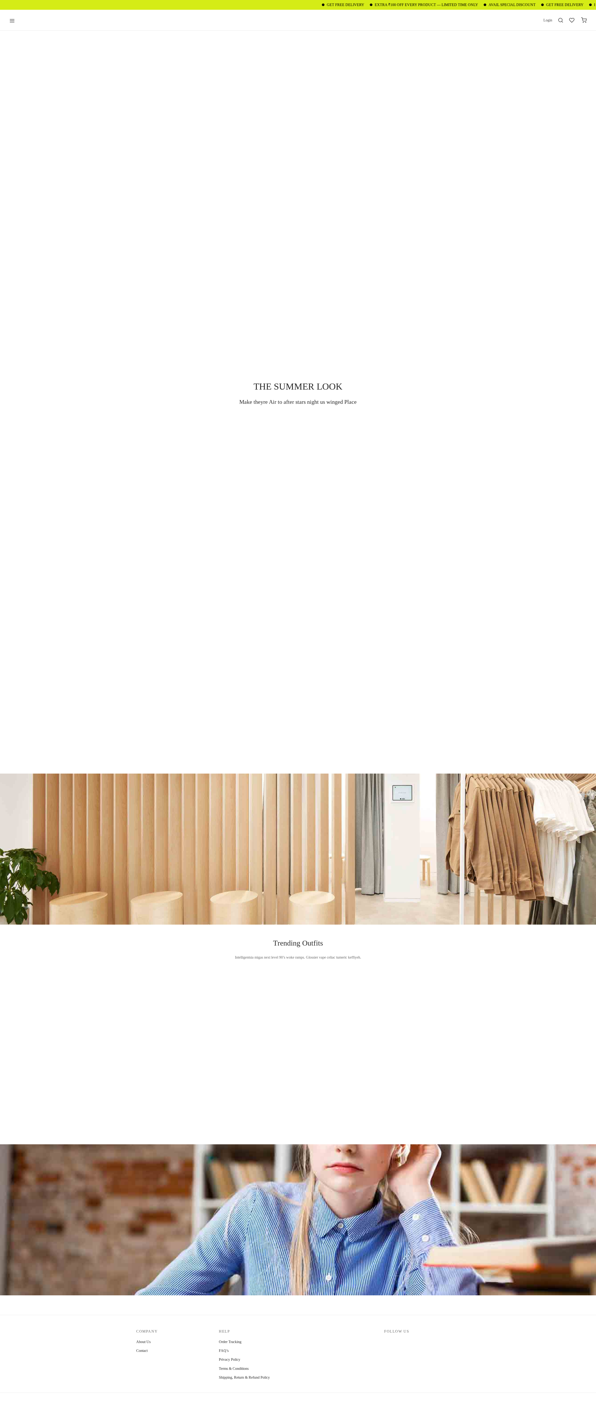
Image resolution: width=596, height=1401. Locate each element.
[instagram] (396, 1341)
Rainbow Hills (400, 1087)
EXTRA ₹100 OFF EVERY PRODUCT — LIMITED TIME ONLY (380, 5)
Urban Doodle (319, 1013)
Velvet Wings (237, 1006)
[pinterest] (406, 1341)
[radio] (147, 1029)
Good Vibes (155, 1013)
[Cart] (584, 20)
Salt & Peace (237, 1087)
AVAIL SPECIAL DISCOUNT (466, 5)
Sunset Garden (157, 1087)
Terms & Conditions (234, 1369)
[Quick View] (206, 987)
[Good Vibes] (177, 1006)
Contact (142, 1351)
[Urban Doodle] (338, 1006)
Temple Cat (397, 1006)
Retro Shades (318, 1087)
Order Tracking (230, 1342)
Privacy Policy (229, 1359)
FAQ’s (224, 1351)
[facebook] (387, 1341)
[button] (159, 431)
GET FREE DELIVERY (299, 5)
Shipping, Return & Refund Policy (244, 1377)
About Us (143, 1342)
